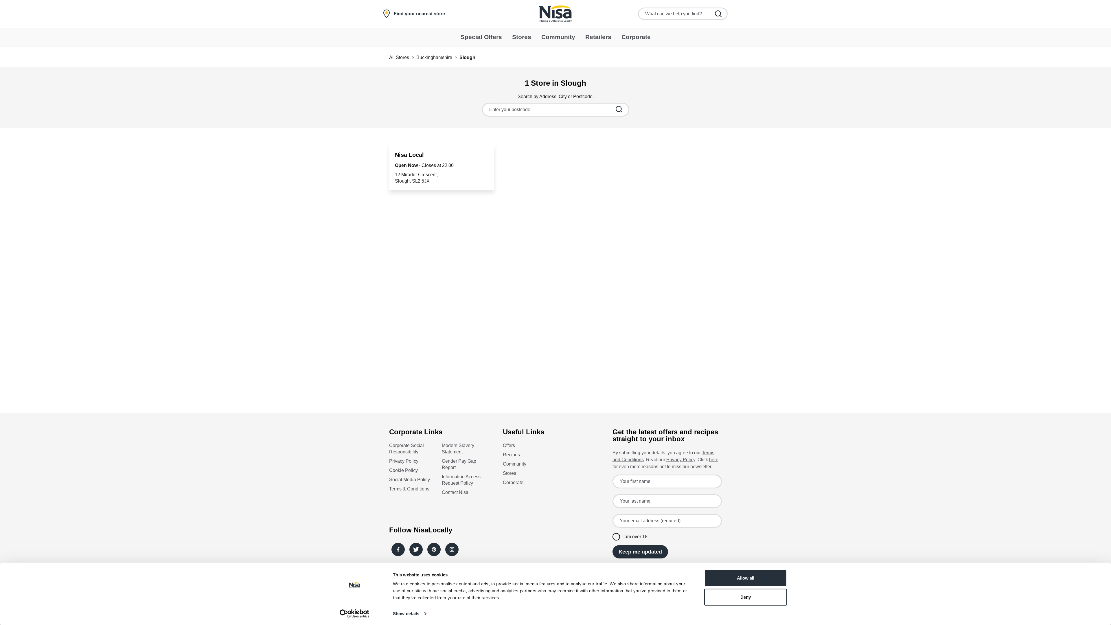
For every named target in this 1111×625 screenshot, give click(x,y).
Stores (509, 473)
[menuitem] (481, 37)
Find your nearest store (419, 14)
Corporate (513, 482)
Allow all (745, 578)
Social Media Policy (409, 479)
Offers (509, 445)
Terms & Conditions (409, 488)
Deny (745, 596)
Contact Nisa (455, 492)
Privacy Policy (403, 461)
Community (514, 464)
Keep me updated (640, 552)
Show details (406, 613)
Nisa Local (409, 155)
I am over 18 (635, 536)
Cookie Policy (403, 470)
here (713, 459)
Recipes (511, 454)
